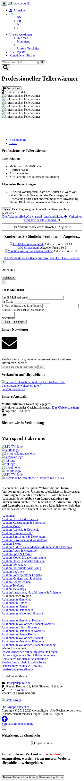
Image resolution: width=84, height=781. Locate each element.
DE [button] (11, 14)
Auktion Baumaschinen (16, 582)
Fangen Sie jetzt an (13, 389)
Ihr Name (7, 301)
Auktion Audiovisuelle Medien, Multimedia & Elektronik (37, 547)
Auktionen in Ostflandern (17, 610)
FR (19, 21)
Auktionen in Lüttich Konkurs (20, 627)
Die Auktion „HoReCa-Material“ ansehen (28, 216)
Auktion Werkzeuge (14, 564)
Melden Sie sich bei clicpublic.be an (24, 662)
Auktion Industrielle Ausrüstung (21, 568)
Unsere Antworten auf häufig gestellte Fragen (30, 651)
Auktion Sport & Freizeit (17, 554)
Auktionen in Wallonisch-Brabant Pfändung (29, 644)
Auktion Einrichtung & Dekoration (23, 536)
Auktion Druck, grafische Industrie (23, 561)
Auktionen (8, 515)
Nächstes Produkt (46, 220)
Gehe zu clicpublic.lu (51, 777)
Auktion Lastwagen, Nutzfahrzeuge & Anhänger (32, 592)
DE (19, 28)
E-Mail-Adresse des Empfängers (22, 305)
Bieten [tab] (13, 143)
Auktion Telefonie (13, 585)
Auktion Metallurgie (14, 589)
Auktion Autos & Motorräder (20, 550)
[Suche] (41, 62)
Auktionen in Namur (14, 606)
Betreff (6, 309)
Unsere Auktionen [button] (20, 34)
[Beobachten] (4, 415)
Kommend (23, 41)
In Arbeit (22, 38)
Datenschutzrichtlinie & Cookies (22, 665)
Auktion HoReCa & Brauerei (20, 519)
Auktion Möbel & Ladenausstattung (24, 557)
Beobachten (13, 88)
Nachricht (8, 317)
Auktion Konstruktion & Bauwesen (24, 522)
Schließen (8, 277)
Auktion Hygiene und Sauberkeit (22, 578)
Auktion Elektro (11, 543)
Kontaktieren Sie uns (22, 55)
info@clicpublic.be (18, 683)
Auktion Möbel (11, 526)
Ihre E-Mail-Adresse (14, 297)
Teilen (6, 209)
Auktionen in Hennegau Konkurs (22, 620)
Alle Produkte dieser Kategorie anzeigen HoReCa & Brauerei (42, 258)
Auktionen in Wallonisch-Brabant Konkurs (28, 624)
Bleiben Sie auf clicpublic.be (19, 777)
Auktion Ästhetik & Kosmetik (20, 529)
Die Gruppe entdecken (15, 707)
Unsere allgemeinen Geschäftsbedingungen (28, 655)
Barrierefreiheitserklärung (17, 669)
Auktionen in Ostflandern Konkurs (23, 631)
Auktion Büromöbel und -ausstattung (24, 540)
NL (19, 24)
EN (19, 17)
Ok (41, 366)
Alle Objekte (17, 52)
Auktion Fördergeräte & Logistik (22, 575)
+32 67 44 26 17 (17, 690)
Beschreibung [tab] (17, 139)
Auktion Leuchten (13, 571)
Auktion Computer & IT (17, 533)
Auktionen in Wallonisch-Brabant (22, 613)
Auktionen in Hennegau (16, 599)
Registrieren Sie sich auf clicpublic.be (25, 658)
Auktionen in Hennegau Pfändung (23, 641)
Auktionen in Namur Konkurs (20, 634)
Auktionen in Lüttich (14, 603)
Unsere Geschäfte (28, 48)
